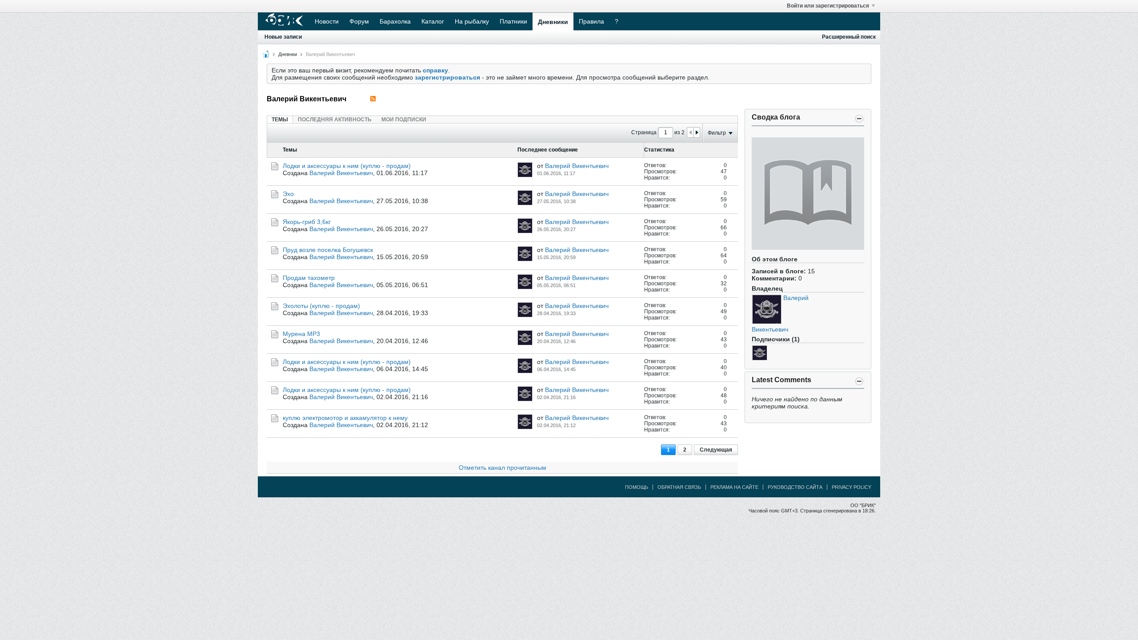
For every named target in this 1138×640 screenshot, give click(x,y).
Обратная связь (679, 487)
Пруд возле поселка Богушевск (328, 249)
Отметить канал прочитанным (502, 467)
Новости (327, 21)
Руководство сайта (795, 487)
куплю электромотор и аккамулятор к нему (345, 417)
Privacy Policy (851, 487)
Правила (591, 21)
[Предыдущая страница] (690, 132)
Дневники (553, 21)
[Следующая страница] (696, 132)
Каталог (432, 21)
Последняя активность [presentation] (335, 119)
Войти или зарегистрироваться (828, 6)
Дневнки (287, 54)
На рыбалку (472, 21)
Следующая (716, 450)
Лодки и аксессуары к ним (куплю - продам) (347, 165)
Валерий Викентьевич (341, 172)
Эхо (288, 193)
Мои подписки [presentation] (403, 119)
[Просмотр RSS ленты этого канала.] (373, 99)
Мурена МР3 (301, 333)
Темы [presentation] (280, 119)
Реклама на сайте (734, 487)
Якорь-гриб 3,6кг (307, 221)
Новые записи (283, 37)
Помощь (636, 487)
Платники (513, 21)
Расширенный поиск (849, 37)
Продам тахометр (309, 277)
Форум (359, 21)
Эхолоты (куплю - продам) (321, 305)
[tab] (280, 119)
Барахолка (395, 21)
